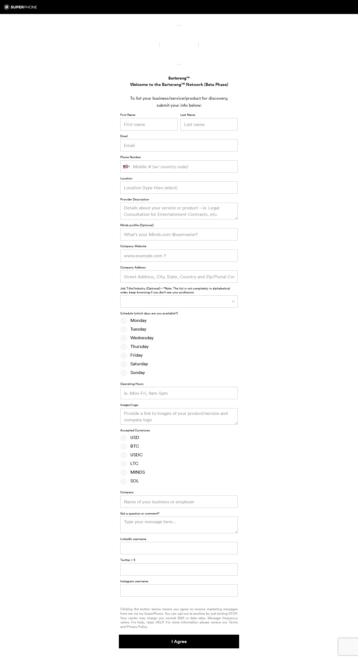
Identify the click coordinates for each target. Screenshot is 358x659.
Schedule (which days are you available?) (149, 314)
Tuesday (136, 329)
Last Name (187, 115)
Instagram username (134, 581)
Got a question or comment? (139, 514)
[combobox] (179, 187)
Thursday (138, 346)
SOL (133, 480)
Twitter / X (127, 560)
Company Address (133, 268)
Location (126, 179)
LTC (132, 463)
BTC (133, 446)
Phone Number (130, 157)
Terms (233, 622)
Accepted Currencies (135, 431)
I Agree (179, 641)
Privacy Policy (137, 626)
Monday (137, 320)
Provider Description (134, 200)
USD (133, 437)
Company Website (133, 246)
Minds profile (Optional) (137, 225)
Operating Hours (131, 384)
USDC (135, 454)
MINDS (136, 472)
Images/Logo (129, 405)
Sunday (136, 372)
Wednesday (140, 337)
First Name (127, 115)
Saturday (137, 363)
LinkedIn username (133, 539)
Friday (135, 355)
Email (124, 136)
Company (127, 492)
